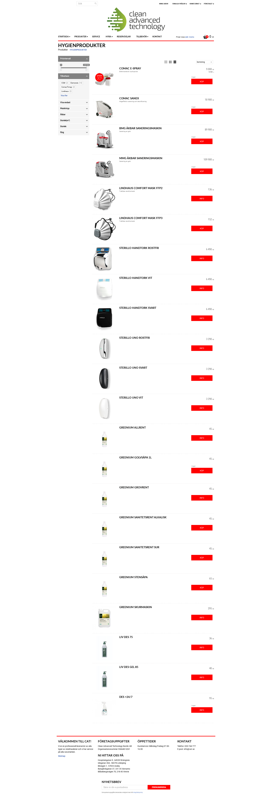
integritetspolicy (138, 792)
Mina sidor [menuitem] (163, 4)
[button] (73, 59)
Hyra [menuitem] (108, 37)
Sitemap (61, 756)
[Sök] (96, 3)
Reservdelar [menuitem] (124, 37)
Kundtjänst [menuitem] (195, 4)
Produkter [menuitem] (80, 37)
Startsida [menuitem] (63, 37)
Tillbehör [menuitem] (141, 37)
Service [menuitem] (96, 37)
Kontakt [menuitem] (157, 37)
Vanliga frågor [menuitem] (178, 4)
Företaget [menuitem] (208, 4)
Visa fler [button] (64, 95)
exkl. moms (189, 37)
